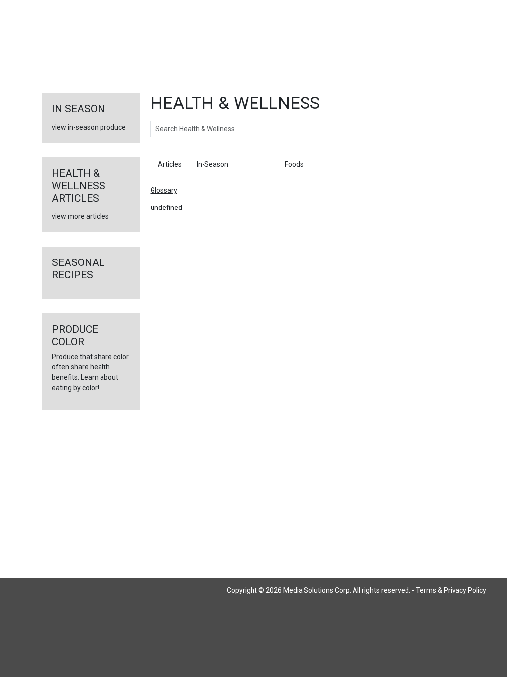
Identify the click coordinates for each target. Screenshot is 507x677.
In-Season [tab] (212, 164)
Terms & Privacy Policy (451, 590)
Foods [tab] (294, 164)
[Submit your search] (298, 129)
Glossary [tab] (256, 164)
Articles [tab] (170, 164)
